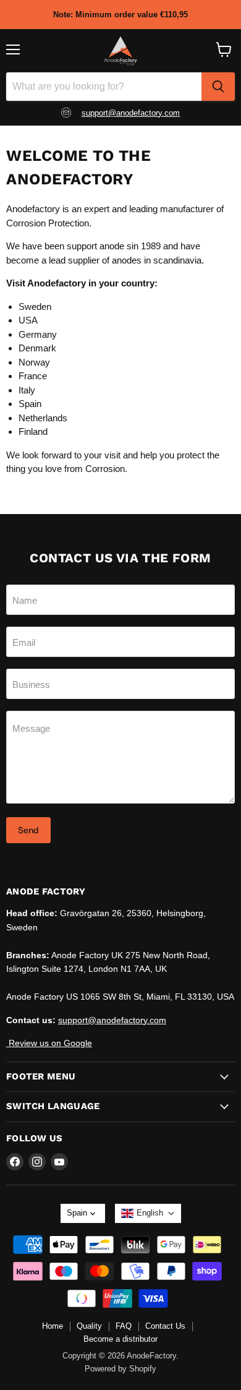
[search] (218, 86)
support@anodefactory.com (131, 113)
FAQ (124, 1326)
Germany (38, 334)
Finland (33, 431)
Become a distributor (120, 1339)
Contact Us (165, 1326)
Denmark (37, 348)
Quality (89, 1326)
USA (28, 320)
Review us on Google (49, 1043)
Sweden (35, 306)
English (150, 1212)
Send (28, 830)
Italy (27, 390)
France (33, 376)
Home (52, 1326)
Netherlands (43, 418)
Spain (30, 403)
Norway (34, 362)
